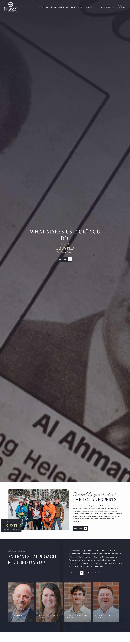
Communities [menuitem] (76, 7)
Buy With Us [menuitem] (51, 7)
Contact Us (63, 259)
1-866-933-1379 (108, 7)
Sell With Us (96, 573)
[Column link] (21, 602)
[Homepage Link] (11, 7)
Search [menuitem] (41, 7)
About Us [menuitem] (88, 7)
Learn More (78, 529)
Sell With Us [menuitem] (63, 7)
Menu (124, 7)
